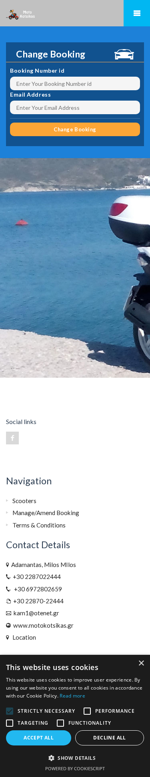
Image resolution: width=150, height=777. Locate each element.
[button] (75, 758)
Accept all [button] (39, 737)
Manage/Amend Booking (45, 512)
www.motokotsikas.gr (42, 625)
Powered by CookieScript (75, 768)
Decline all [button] (109, 737)
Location (23, 637)
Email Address (30, 94)
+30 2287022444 (35, 576)
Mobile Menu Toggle (137, 13)
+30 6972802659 (36, 589)
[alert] (75, 716)
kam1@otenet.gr (35, 612)
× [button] (141, 663)
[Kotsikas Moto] (75, 14)
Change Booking (75, 129)
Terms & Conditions (39, 525)
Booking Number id (37, 70)
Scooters (24, 500)
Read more (72, 695)
